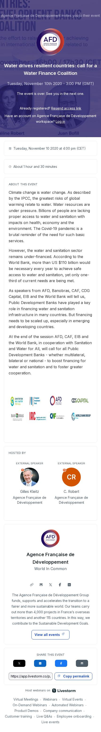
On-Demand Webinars (30, 705)
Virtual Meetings (25, 699)
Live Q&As (44, 716)
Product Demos (27, 711)
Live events (50, 722)
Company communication (62, 711)
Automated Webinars (68, 705)
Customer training (18, 716)
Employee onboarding (74, 716)
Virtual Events (72, 699)
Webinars (50, 699)
